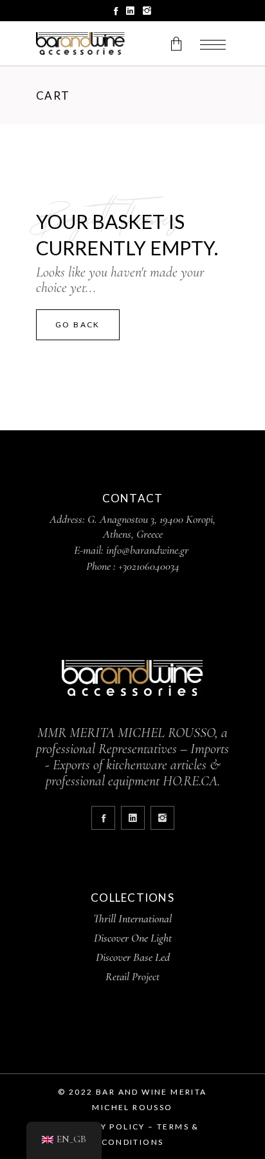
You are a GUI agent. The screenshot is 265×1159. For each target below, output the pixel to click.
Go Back (77, 324)
